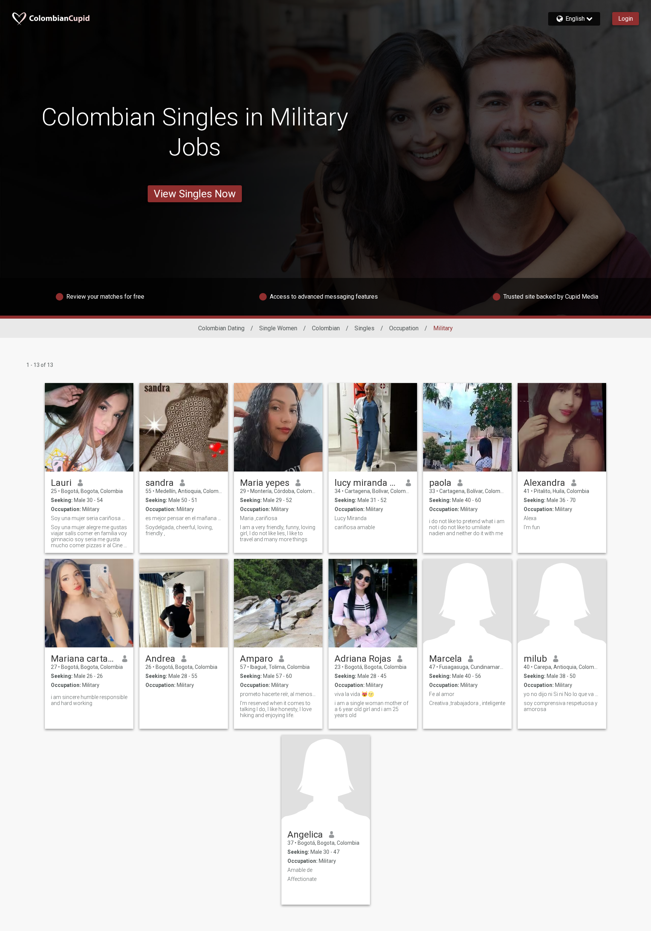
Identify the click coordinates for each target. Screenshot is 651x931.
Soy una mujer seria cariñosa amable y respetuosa (89, 518)
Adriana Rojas (363, 658)
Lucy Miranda (351, 518)
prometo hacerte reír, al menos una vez (278, 694)
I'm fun (532, 527)
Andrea (160, 658)
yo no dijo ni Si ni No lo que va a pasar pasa (562, 694)
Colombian (326, 328)
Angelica (305, 834)
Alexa (530, 518)
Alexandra (544, 483)
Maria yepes (264, 483)
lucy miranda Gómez (367, 483)
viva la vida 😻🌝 (354, 694)
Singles (364, 328)
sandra (159, 483)
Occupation (404, 328)
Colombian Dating (221, 328)
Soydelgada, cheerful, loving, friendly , (179, 530)
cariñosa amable (355, 527)
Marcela (445, 658)
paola (440, 483)
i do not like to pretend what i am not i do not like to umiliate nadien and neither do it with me (466, 527)
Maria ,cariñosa (258, 518)
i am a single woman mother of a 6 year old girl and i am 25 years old (371, 709)
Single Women (278, 328)
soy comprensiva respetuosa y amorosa (561, 706)
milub (535, 658)
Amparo (256, 658)
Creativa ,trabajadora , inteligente (467, 703)
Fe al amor (441, 694)
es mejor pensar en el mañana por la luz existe (183, 518)
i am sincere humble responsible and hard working (89, 700)
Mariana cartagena (83, 658)
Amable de (299, 870)
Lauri (61, 483)
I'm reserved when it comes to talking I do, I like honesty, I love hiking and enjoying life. (276, 709)
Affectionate (301, 879)
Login (625, 18)
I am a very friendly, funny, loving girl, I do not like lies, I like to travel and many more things (277, 533)
